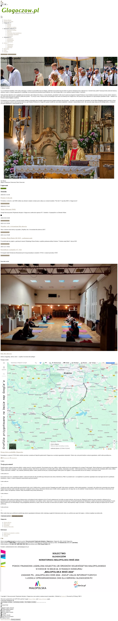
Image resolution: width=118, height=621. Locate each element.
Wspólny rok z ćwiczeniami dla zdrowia (14, 226)
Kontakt (6, 535)
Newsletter (6, 525)
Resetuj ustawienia (15, 619)
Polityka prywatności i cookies (11, 533)
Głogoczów (7, 458)
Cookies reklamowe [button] (4, 493)
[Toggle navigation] (2, 17)
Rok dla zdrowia (6, 353)
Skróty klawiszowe (5, 619)
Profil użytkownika (9, 526)
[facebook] (1, 2)
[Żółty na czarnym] (7, 4)
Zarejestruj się (12, 54)
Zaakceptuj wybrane (6, 516)
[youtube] (2, 2)
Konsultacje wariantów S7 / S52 (11, 250)
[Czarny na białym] (42, 602)
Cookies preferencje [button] (4, 507)
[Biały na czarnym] (38, 602)
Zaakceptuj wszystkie (17, 516)
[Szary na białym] (40, 602)
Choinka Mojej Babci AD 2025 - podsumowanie (16, 238)
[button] (1, 484)
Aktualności (14, 458)
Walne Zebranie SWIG (8, 209)
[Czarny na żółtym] (43, 602)
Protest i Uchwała (6, 198)
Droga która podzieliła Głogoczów (12, 452)
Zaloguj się (5, 54)
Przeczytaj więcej (5, 203)
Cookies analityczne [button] (4, 481)
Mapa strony (7, 523)
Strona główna (7, 522)
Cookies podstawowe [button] (5, 473)
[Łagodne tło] (45, 602)
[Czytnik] (5, 4)
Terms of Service (42, 599)
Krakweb (63, 596)
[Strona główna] (1, 1)
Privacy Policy (32, 599)
